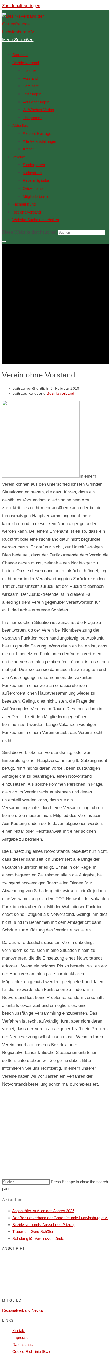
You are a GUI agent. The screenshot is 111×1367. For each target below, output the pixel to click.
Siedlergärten (34, 165)
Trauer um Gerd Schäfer (32, 1231)
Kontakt (18, 1330)
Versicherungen (36, 102)
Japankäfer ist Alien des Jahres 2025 (43, 1211)
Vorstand (30, 78)
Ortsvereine (33, 188)
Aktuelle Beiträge (37, 133)
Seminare (31, 86)
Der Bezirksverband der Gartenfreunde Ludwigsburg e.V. (60, 1217)
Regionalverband (26, 212)
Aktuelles (20, 125)
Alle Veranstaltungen (40, 141)
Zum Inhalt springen (21, 5)
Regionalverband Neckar (23, 1310)
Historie (29, 70)
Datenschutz (23, 1344)
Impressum (22, 1337)
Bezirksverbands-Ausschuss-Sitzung (43, 1224)
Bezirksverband (25, 62)
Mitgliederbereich (37, 196)
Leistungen (32, 94)
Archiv (28, 149)
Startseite (20, 54)
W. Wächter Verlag (38, 110)
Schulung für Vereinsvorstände (38, 1238)
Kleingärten (32, 173)
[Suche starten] (4, 241)
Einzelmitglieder (36, 180)
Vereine (18, 157)
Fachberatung (24, 204)
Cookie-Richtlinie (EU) (31, 1351)
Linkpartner (32, 118)
